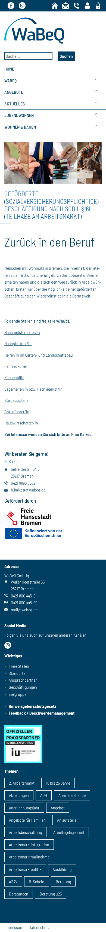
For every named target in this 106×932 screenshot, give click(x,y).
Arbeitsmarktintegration (29, 844)
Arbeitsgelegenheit (68, 832)
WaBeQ (10, 80)
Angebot (58, 807)
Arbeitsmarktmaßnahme (29, 856)
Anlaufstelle (66, 819)
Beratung (63, 881)
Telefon (76, 5)
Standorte (17, 673)
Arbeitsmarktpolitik (25, 869)
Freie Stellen (19, 666)
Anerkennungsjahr (24, 807)
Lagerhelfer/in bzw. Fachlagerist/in (33, 388)
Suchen (66, 56)
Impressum (13, 927)
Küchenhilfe (14, 377)
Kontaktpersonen (87, 5)
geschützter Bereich (98, 6)
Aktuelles (14, 103)
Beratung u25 (51, 893)
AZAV (13, 881)
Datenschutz (39, 927)
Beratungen (18, 893)
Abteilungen (19, 795)
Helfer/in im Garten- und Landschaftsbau (38, 354)
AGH (43, 795)
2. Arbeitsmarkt (22, 782)
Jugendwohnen (19, 115)
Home (54, 5)
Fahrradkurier (15, 366)
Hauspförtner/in (18, 343)
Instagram (22, 5)
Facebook (11, 5)
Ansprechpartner (23, 679)
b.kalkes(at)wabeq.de (28, 489)
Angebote (13, 92)
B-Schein (36, 881)
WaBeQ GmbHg (34, 30)
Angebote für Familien (27, 819)
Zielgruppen (19, 694)
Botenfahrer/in (16, 411)
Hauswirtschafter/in (21, 422)
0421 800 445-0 (23, 595)
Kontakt (65, 5)
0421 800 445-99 (24, 602)
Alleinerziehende (72, 795)
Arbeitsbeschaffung (25, 832)
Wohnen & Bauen (20, 126)
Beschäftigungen (23, 687)
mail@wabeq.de (24, 609)
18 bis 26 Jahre (58, 782)
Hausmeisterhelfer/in (22, 332)
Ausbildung (62, 869)
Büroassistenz (16, 400)
